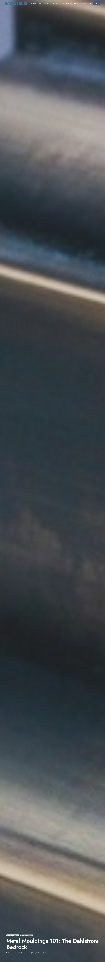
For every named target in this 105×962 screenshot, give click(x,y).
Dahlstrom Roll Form (13, 953)
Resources (84, 3)
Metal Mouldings (67, 3)
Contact (97, 3)
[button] (91, 3)
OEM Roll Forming (36, 3)
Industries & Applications (51, 3)
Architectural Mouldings (26, 935)
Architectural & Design (13, 935)
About (76, 3)
